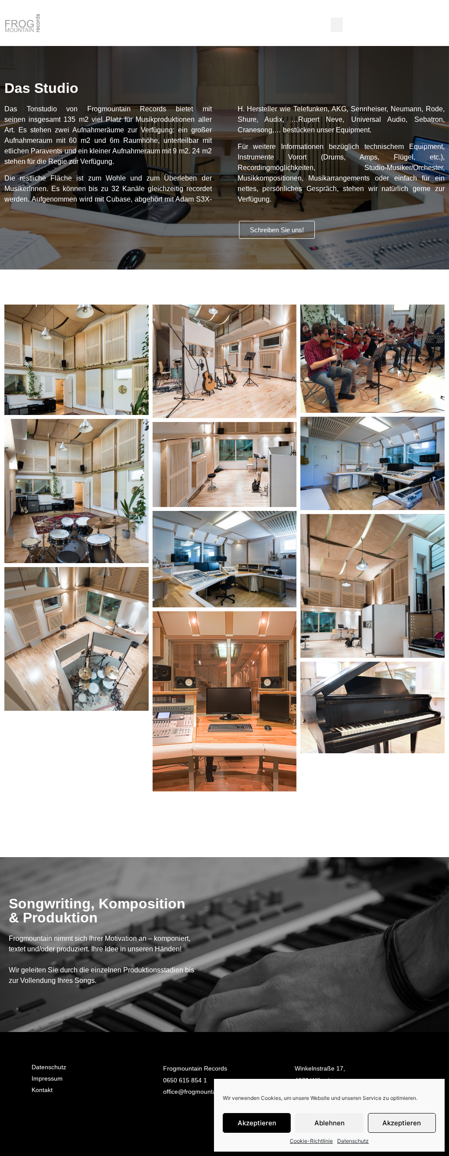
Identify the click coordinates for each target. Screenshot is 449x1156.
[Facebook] (42, 1114)
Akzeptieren (257, 1123)
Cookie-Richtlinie (311, 1141)
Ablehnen (329, 1123)
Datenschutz (353, 1141)
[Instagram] (67, 1114)
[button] (337, 25)
